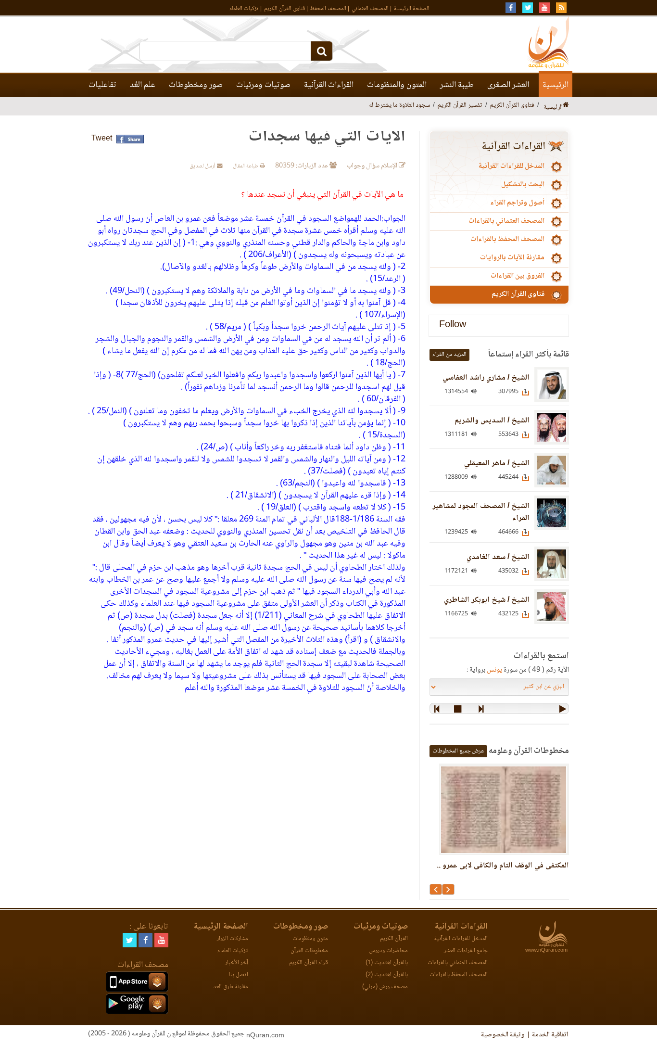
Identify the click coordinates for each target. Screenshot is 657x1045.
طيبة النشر (457, 85)
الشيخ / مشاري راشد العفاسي (486, 377)
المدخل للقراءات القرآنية (511, 166)
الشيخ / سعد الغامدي (498, 557)
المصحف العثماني (370, 9)
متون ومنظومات (310, 939)
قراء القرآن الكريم (308, 963)
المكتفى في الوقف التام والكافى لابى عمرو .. (503, 865)
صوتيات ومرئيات (263, 85)
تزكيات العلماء (244, 9)
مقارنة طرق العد (230, 987)
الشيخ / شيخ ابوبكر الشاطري (487, 600)
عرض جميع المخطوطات (458, 751)
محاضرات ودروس (388, 951)
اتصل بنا (238, 975)
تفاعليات (102, 85)
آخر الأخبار (236, 963)
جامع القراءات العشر (466, 951)
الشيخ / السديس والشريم (492, 420)
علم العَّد (142, 85)
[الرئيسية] (566, 105)
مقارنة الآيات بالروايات (512, 258)
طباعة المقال (246, 166)
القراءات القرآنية (329, 85)
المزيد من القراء (449, 355)
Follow (452, 325)
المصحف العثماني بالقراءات (506, 221)
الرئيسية (556, 85)
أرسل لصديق (203, 166)
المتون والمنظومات (397, 85)
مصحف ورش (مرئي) (385, 987)
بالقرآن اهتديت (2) (387, 975)
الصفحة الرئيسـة (412, 9)
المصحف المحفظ (328, 9)
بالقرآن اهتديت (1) (387, 963)
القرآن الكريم (394, 939)
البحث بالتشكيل (522, 184)
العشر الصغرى (508, 85)
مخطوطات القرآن (309, 951)
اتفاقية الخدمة (550, 1035)
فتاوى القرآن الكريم (284, 9)
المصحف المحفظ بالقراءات (507, 239)
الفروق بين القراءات (517, 276)
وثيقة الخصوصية (502, 1035)
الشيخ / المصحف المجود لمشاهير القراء (481, 512)
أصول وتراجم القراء (517, 203)
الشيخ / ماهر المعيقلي (497, 463)
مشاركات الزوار (232, 939)
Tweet (101, 138)
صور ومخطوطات (196, 85)
